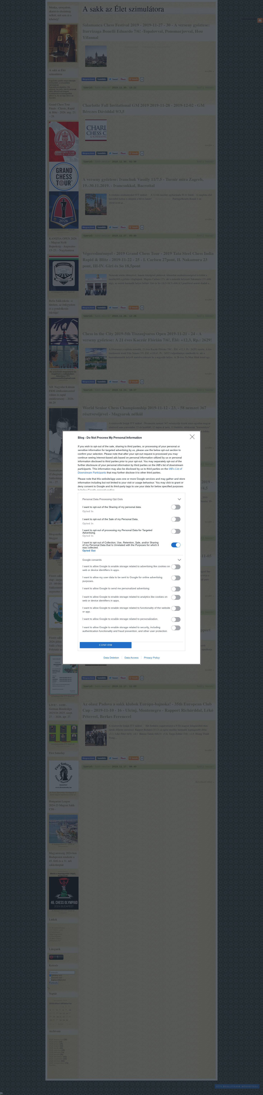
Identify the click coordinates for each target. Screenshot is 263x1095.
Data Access (131, 657)
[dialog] (131, 547)
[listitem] (131, 499)
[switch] (176, 507)
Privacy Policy (152, 657)
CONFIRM (105, 645)
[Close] (193, 438)
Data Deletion (111, 657)
